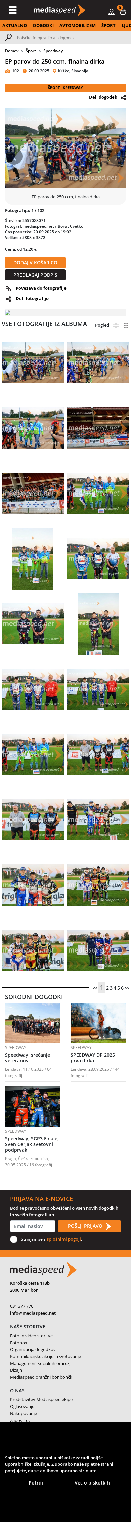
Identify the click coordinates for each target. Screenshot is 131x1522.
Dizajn (16, 1370)
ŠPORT (108, 25)
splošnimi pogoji (64, 1239)
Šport (31, 50)
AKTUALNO (14, 25)
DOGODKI (43, 25)
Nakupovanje (23, 1413)
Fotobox (18, 1343)
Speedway (53, 50)
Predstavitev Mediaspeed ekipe (41, 1399)
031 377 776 (21, 1306)
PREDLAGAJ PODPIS (35, 275)
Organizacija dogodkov (33, 1349)
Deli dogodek (103, 97)
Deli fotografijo (32, 298)
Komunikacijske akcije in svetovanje (45, 1356)
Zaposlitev (20, 1420)
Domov (11, 50)
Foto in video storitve (31, 1336)
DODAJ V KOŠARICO (35, 262)
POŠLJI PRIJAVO (86, 1226)
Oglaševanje (22, 1406)
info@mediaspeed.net (33, 1313)
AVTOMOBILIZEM (77, 25)
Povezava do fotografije (41, 288)
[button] (123, 11)
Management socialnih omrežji (40, 1363)
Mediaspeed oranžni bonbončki (41, 1377)
